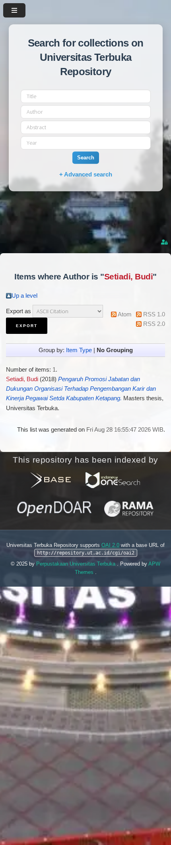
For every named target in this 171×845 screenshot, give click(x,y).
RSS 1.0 (154, 314)
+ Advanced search (85, 174)
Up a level (24, 296)
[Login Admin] (165, 242)
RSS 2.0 (154, 324)
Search (85, 158)
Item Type (79, 350)
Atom (125, 314)
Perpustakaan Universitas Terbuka (76, 564)
